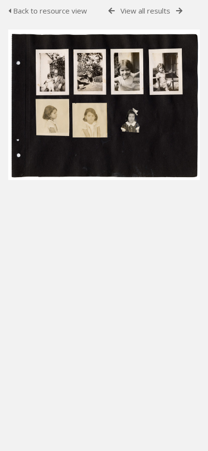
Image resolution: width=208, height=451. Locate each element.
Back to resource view (49, 10)
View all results (145, 10)
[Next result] (179, 11)
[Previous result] (111, 11)
